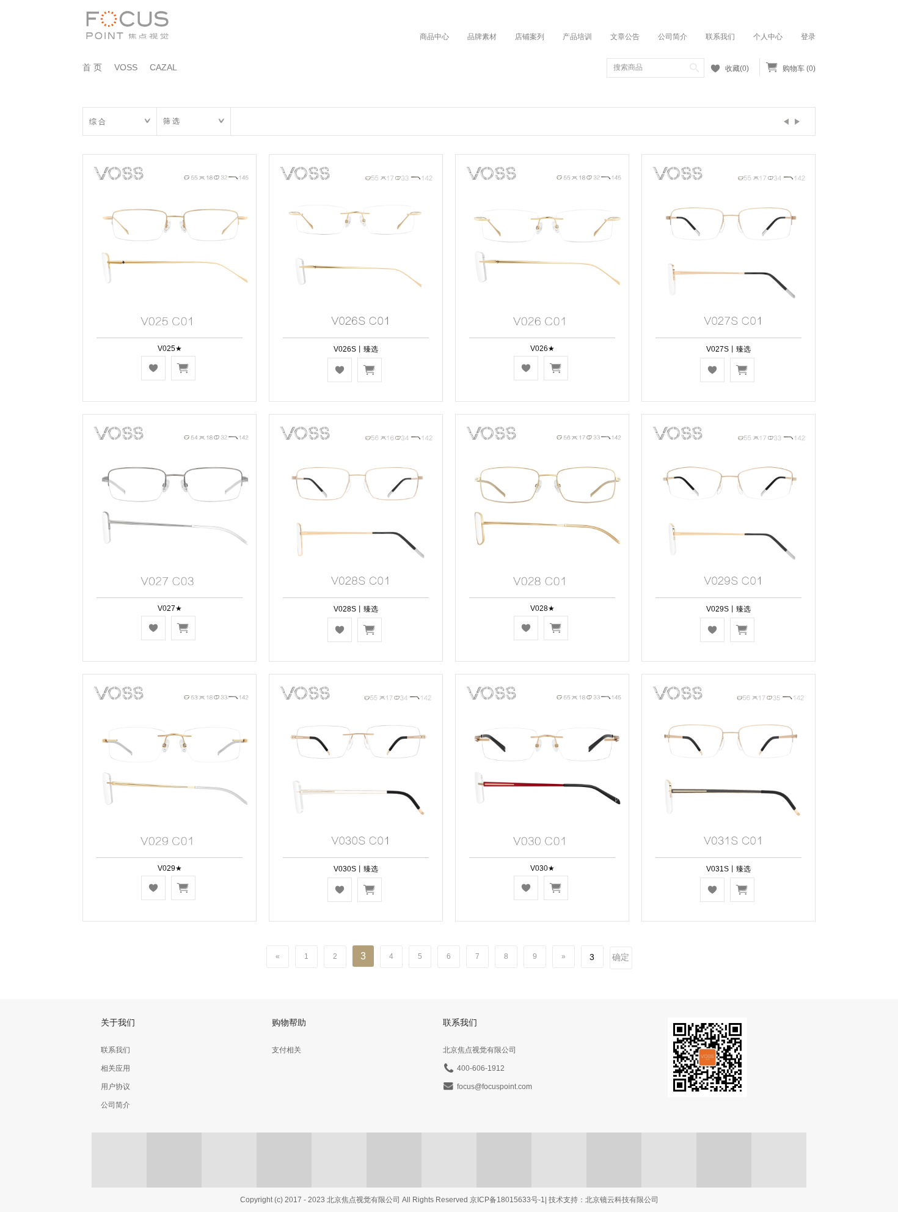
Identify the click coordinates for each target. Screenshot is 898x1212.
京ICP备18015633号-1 (507, 1199)
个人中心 (768, 36)
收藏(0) (737, 68)
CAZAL (163, 67)
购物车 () (799, 68)
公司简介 (672, 36)
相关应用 (115, 1068)
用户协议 (115, 1086)
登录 (808, 36)
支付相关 (286, 1050)
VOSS (125, 67)
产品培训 (577, 36)
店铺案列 (529, 36)
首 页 (92, 67)
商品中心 (434, 36)
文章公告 (625, 36)
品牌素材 (482, 36)
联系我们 (720, 36)
